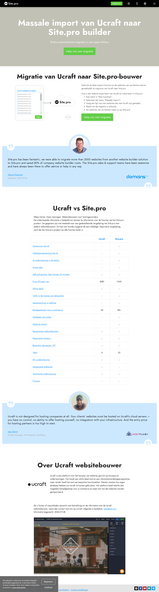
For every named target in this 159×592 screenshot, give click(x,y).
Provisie (36, 381)
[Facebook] (140, 588)
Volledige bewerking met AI (45, 253)
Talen (35, 352)
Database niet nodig (42, 317)
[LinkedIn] (149, 588)
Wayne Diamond (15, 174)
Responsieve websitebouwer (45, 331)
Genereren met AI (41, 246)
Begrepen (48, 581)
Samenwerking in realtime (44, 302)
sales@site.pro (109, 508)
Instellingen (48, 587)
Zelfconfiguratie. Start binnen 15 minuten (51, 274)
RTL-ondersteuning (41, 359)
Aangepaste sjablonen (42, 366)
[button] (116, 3)
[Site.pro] (136, 588)
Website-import (40, 324)
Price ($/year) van (41, 281)
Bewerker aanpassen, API (44, 345)
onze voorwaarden (18, 587)
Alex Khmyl (13, 431)
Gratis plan (38, 267)
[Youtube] (145, 588)
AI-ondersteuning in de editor (46, 260)
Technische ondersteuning (44, 373)
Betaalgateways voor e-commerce (48, 310)
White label (38, 288)
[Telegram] (153, 588)
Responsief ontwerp (42, 338)
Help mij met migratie (79, 51)
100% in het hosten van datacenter (48, 295)
